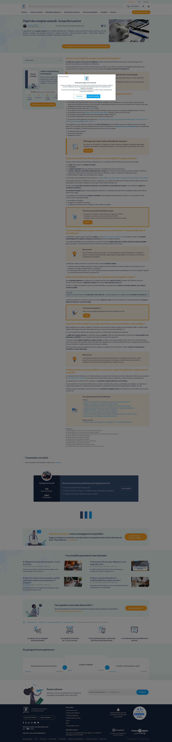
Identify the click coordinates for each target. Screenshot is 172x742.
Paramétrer (79, 96)
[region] (87, 87)
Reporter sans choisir (64, 76)
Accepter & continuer (93, 96)
